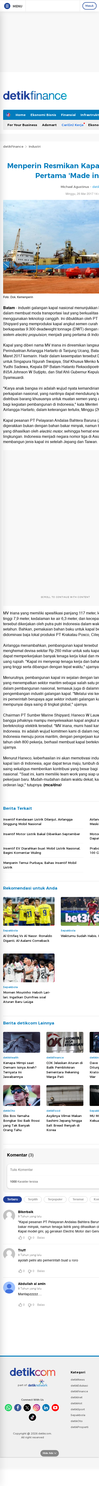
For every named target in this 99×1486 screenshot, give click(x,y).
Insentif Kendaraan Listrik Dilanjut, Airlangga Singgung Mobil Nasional (38, 821)
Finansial (68, 115)
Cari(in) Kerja (72, 125)
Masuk (89, 5)
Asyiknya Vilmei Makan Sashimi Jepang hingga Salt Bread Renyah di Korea (64, 1123)
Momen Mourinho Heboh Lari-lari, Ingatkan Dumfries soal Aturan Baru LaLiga (26, 997)
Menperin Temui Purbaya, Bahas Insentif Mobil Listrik (39, 865)
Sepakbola (78, 1415)
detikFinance (13, 146)
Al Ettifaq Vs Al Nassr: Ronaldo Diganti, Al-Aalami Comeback (27, 938)
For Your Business (22, 125)
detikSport (78, 1409)
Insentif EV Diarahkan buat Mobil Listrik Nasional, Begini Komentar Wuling (41, 850)
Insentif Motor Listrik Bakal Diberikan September (41, 834)
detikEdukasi (79, 1385)
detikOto (77, 1421)
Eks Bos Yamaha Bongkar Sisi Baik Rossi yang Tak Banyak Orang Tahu (21, 1123)
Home (21, 115)
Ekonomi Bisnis (43, 115)
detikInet (76, 1397)
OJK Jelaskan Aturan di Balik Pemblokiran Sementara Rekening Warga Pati (64, 1070)
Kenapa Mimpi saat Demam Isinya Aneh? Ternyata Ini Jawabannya (20, 1070)
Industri (35, 146)
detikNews (78, 1379)
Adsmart (49, 125)
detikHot (76, 1403)
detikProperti (79, 1427)
